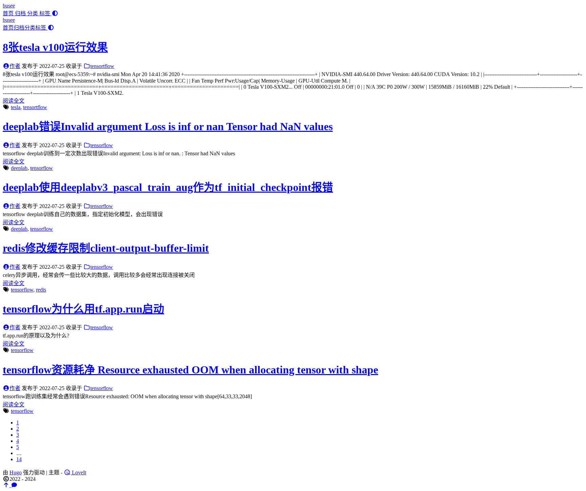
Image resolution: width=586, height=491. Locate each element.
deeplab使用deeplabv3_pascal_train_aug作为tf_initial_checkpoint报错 (168, 187)
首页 (9, 13)
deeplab (19, 168)
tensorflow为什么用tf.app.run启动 (83, 309)
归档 (21, 13)
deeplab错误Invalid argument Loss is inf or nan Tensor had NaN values (168, 126)
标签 (45, 13)
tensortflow (102, 66)
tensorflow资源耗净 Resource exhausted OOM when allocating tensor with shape (190, 370)
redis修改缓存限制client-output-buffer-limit (106, 248)
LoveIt (78, 472)
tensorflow (101, 145)
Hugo (15, 472)
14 (19, 459)
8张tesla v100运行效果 (55, 47)
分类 (33, 13)
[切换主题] (55, 13)
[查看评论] (14, 485)
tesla (15, 107)
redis (41, 290)
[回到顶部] (7, 485)
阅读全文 (13, 101)
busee (9, 5)
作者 (14, 66)
